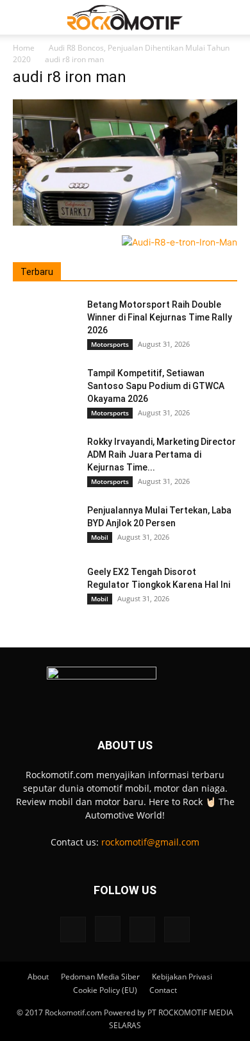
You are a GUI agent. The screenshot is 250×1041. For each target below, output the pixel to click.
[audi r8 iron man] (125, 222)
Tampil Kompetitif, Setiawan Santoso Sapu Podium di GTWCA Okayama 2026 (155, 386)
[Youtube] (177, 929)
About (38, 976)
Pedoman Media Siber (100, 976)
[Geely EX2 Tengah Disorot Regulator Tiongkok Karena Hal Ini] (45, 587)
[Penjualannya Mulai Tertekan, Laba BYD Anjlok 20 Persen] (45, 526)
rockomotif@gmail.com (150, 842)
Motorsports (110, 344)
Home (24, 47)
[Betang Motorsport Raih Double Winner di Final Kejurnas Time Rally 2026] (45, 320)
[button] (21, 17)
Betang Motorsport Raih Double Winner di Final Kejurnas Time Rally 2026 (159, 317)
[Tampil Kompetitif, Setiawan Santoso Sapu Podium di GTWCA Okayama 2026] (45, 389)
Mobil (99, 537)
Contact (163, 990)
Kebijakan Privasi (182, 976)
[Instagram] (108, 929)
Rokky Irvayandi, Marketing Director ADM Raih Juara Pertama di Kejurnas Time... (161, 454)
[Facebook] (73, 929)
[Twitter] (142, 929)
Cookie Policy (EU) (105, 990)
